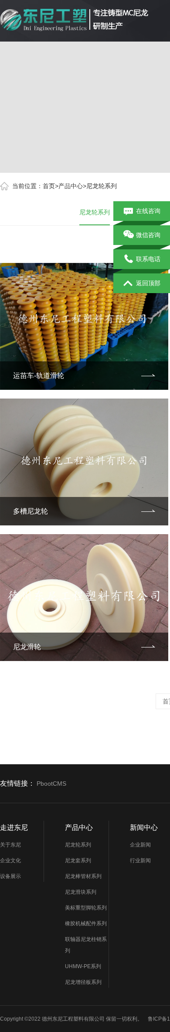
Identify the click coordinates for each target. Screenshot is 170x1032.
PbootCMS (51, 783)
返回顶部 (148, 283)
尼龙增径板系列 (83, 982)
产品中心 (70, 185)
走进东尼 (14, 827)
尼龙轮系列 (101, 185)
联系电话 (148, 258)
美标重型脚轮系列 (86, 908)
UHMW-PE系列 (83, 966)
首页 (49, 185)
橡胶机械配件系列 (86, 923)
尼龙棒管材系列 (83, 876)
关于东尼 (10, 845)
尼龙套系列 (78, 860)
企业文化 (10, 860)
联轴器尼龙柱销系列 (86, 945)
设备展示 (10, 876)
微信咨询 (148, 234)
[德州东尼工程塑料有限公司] (74, 19)
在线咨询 (148, 210)
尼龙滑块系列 (80, 892)
